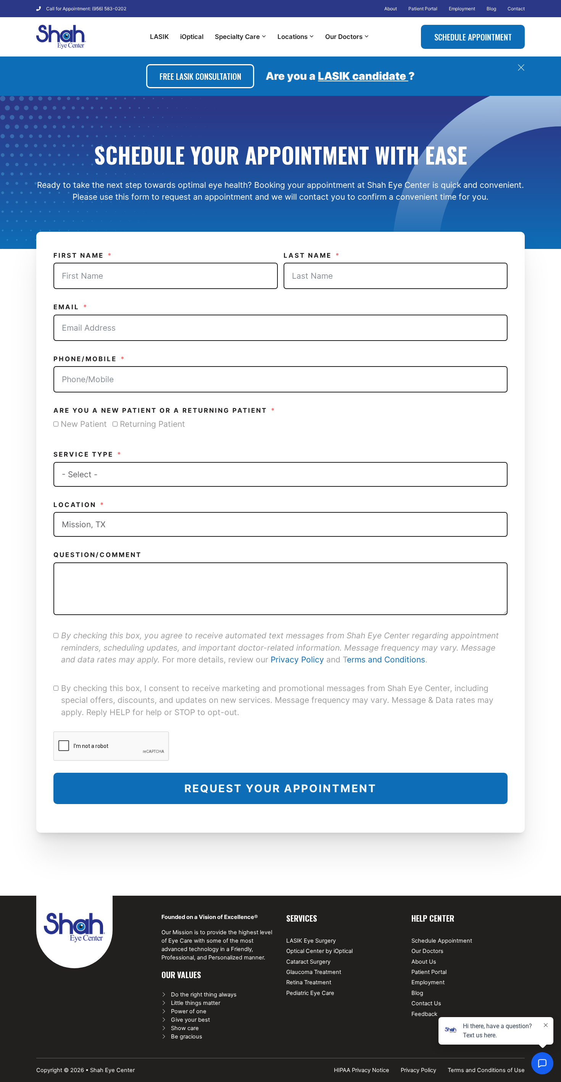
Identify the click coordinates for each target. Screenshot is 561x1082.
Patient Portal (422, 8)
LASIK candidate (363, 75)
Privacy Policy (297, 659)
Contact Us (426, 1003)
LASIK (159, 36)
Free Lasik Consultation (200, 76)
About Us (423, 961)
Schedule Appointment (473, 37)
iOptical (191, 36)
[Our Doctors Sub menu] (366, 36)
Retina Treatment (308, 982)
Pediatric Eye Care (310, 993)
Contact (516, 8)
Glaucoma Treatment (313, 972)
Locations (292, 36)
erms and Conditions (386, 659)
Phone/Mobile (85, 359)
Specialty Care (237, 36)
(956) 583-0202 (109, 8)
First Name (78, 255)
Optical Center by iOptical (319, 951)
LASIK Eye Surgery (311, 940)
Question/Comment (97, 555)
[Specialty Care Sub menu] (264, 36)
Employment (462, 8)
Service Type (83, 454)
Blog (491, 8)
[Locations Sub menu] (312, 36)
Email (66, 307)
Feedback (424, 1014)
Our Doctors (344, 36)
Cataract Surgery (308, 961)
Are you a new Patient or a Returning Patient (160, 410)
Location (74, 505)
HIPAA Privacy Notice (361, 1070)
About (390, 8)
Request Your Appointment (280, 788)
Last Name (308, 255)
